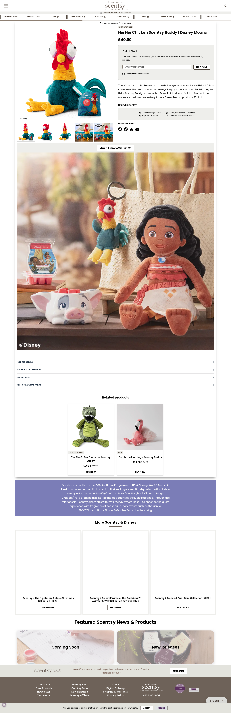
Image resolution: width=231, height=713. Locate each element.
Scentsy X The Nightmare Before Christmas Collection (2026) (48, 600)
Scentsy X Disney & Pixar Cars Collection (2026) (183, 598)
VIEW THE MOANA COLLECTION (115, 147)
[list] (115, 13)
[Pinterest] (126, 129)
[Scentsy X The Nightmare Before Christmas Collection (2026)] (48, 564)
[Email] (137, 129)
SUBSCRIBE (178, 671)
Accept (147, 708)
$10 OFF (215, 701)
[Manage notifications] (4, 705)
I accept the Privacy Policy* (137, 74)
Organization (23, 377)
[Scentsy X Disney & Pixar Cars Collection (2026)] (183, 564)
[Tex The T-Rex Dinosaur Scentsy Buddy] (91, 427)
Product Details (25, 362)
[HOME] (100, 23)
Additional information (29, 370)
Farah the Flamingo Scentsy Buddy (140, 457)
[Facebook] (120, 129)
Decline (161, 708)
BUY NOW (91, 472)
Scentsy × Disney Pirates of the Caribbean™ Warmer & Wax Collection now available (115, 600)
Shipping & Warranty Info (29, 385)
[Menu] (6, 6)
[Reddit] (131, 129)
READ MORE (49, 608)
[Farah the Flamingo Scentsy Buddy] (140, 427)
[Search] (225, 5)
